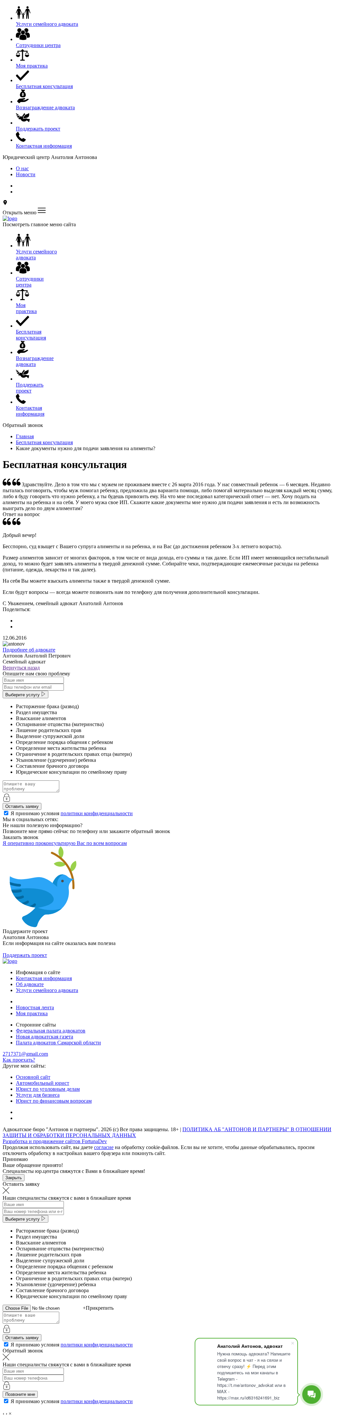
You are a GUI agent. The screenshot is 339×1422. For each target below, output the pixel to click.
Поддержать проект (25, 955)
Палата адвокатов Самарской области (58, 1042)
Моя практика (32, 1013)
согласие (104, 1147)
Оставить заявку (22, 806)
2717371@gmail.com (25, 1054)
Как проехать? (19, 1060)
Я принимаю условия (72, 813)
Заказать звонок (20, 837)
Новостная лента (35, 1007)
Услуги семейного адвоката (47, 990)
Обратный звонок (23, 425)
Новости (25, 174)
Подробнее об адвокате (29, 650)
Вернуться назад (21, 667)
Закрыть (13, 1177)
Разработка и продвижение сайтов (55, 1141)
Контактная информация (44, 978)
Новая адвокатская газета (44, 1036)
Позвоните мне (20, 1394)
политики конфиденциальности (97, 813)
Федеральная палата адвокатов (50, 1030)
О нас (22, 168)
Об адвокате (30, 984)
